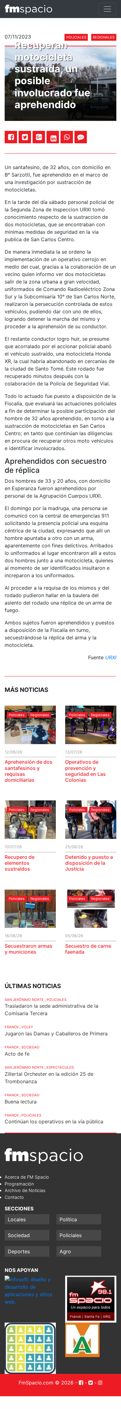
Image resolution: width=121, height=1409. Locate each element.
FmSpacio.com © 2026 (46, 1382)
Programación (19, 1183)
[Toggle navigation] (107, 9)
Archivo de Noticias (25, 1190)
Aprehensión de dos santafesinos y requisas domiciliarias (28, 771)
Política (68, 1219)
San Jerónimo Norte (24, 999)
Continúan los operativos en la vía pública (54, 1121)
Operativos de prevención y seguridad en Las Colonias (85, 771)
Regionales (39, 715)
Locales (17, 1219)
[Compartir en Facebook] (11, 137)
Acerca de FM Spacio (27, 1177)
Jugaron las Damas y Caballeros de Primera (56, 1033)
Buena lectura (21, 1101)
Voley (27, 1027)
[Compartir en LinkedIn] (53, 138)
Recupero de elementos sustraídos (19, 863)
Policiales (17, 715)
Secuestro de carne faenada (88, 949)
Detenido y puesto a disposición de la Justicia (89, 863)
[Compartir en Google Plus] (39, 137)
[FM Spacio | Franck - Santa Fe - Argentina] (28, 9)
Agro (65, 1251)
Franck (12, 1027)
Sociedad (30, 1047)
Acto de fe (17, 1054)
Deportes (19, 1251)
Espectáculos (60, 1067)
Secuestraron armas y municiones (28, 949)
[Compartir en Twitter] (25, 137)
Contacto (14, 1197)
